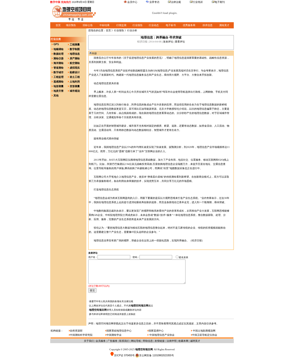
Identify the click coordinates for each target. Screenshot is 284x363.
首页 (58, 25)
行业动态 (154, 25)
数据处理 (59, 53)
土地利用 (75, 81)
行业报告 (138, 25)
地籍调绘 (59, 49)
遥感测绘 (59, 81)
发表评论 (168, 41)
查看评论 (180, 41)
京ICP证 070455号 (124, 355)
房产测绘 (75, 58)
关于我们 (89, 340)
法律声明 (172, 340)
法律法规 (176, 2)
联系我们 (124, 340)
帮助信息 (148, 340)
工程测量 (75, 44)
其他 (56, 95)
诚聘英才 (195, 340)
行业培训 (198, 2)
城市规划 (75, 90)
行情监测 (121, 25)
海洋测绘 (59, 63)
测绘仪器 (59, 58)
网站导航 (136, 340)
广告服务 (112, 340)
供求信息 (207, 25)
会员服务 (101, 340)
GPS (56, 44)
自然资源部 (76, 330)
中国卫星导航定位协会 (204, 334)
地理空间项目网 (139, 305)
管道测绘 (59, 67)
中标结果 (104, 25)
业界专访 (154, 2)
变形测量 (75, 86)
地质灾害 (59, 90)
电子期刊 (220, 2)
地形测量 (59, 86)
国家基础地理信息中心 (119, 330)
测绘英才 (224, 25)
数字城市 (59, 72)
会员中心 (132, 2)
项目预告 (71, 25)
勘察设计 (75, 72)
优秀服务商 (189, 25)
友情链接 (160, 340)
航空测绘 (75, 63)
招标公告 (88, 25)
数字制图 (75, 49)
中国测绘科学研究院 (81, 334)
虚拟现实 (75, 67)
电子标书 (171, 25)
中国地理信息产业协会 (161, 334)
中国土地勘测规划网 (203, 330)
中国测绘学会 (114, 334)
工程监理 (59, 76)
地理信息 (75, 53)
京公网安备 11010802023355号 (156, 355)
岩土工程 (75, 76)
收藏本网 (183, 340)
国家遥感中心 (156, 330)
